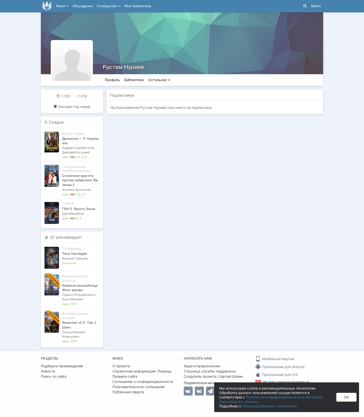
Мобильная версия (277, 359)
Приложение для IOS (279, 374)
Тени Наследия (74, 253)
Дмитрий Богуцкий (75, 152)
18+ (258, 381)
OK (346, 397)
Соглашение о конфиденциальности (142, 381)
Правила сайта (124, 376)
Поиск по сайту (54, 376)
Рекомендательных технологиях (269, 406)
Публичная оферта (128, 392)
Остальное (158, 80)
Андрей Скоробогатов (78, 148)
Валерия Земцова (75, 258)
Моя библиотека (138, 6)
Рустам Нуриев (123, 67)
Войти (316, 6)
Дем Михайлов (73, 213)
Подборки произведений (62, 366)
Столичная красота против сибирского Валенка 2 (80, 180)
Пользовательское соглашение (138, 387)
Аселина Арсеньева (76, 189)
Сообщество (107, 6)
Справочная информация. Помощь (142, 371)
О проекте (121, 366)
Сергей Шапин (230, 376)
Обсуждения (83, 6)
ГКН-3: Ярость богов (78, 209)
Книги (61, 6)
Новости (48, 371)
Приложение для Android (283, 367)
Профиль (112, 80)
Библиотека (134, 80)
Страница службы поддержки (209, 371)
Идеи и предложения (202, 366)
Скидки (56, 122)
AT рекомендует (66, 237)
